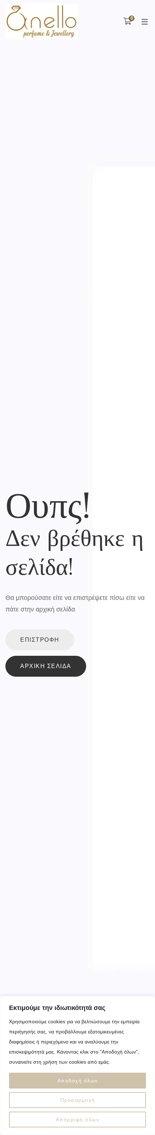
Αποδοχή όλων (77, 1080)
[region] (77, 1065)
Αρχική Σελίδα (45, 666)
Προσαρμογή (77, 1100)
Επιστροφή (39, 640)
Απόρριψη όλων (77, 1119)
